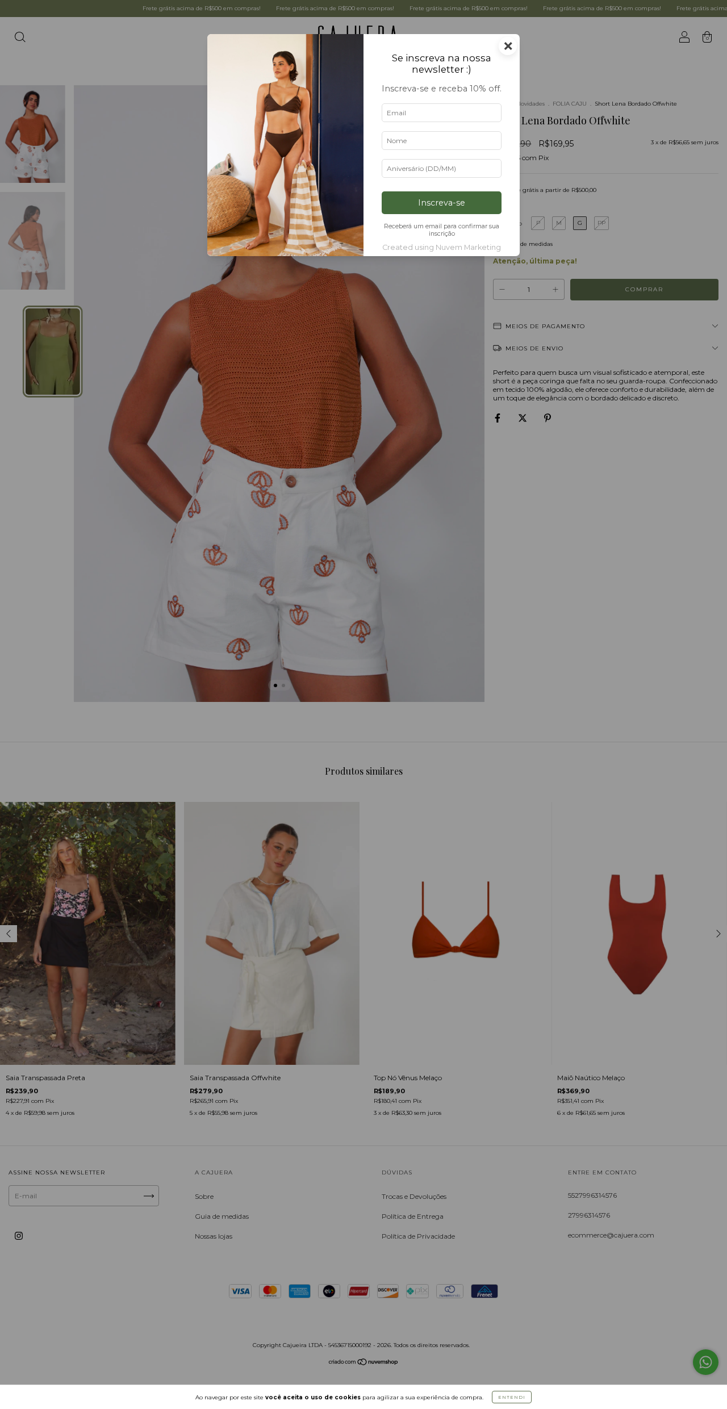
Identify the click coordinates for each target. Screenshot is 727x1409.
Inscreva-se (441, 203)
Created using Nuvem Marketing (441, 247)
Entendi (511, 1397)
